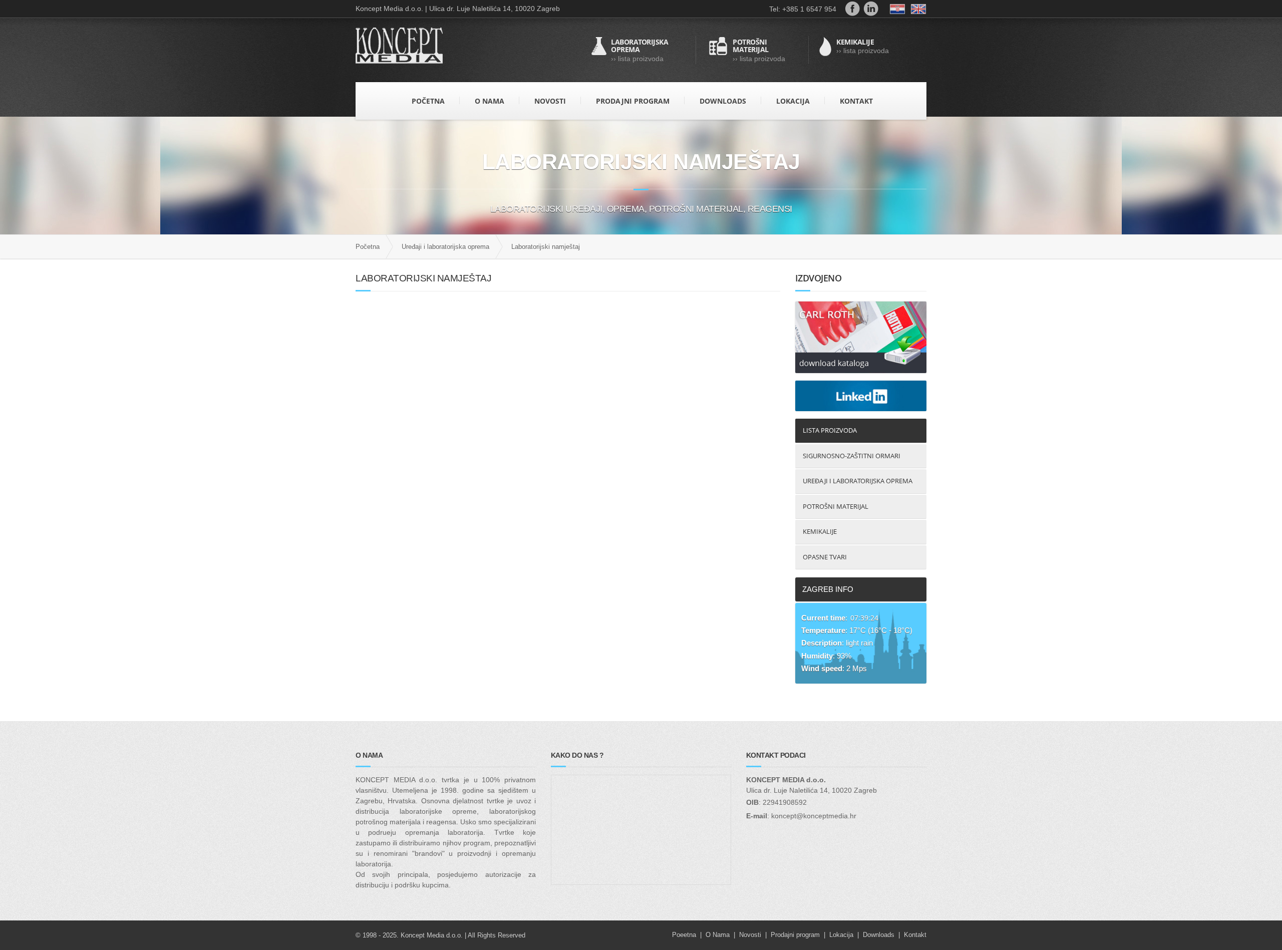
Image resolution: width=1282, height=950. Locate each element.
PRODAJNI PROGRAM (633, 101)
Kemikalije (820, 531)
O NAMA (489, 101)
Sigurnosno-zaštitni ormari (851, 455)
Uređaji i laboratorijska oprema (445, 246)
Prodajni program (795, 934)
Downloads (878, 934)
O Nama (718, 934)
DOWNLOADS (723, 101)
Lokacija (841, 934)
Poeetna (684, 934)
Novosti (750, 934)
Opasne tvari (825, 556)
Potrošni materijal (835, 506)
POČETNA (428, 101)
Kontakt (915, 934)
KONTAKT (856, 101)
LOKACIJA (793, 101)
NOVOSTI (550, 101)
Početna (368, 246)
